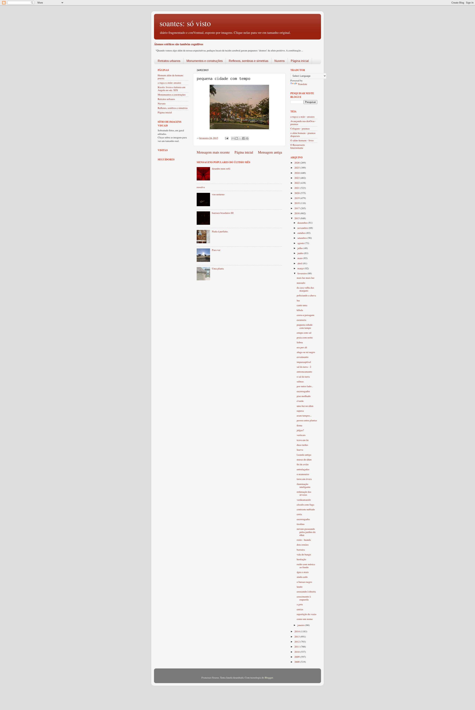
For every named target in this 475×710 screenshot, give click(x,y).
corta (299, 514)
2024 (297, 172)
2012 (297, 641)
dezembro (302, 222)
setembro (302, 238)
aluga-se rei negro (306, 352)
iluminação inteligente (303, 485)
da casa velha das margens (305, 289)
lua (298, 300)
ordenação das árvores (304, 493)
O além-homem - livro (302, 140)
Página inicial (300, 60)
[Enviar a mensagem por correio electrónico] (226, 138)
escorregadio (303, 391)
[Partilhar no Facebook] (243, 138)
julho (300, 248)
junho (300, 253)
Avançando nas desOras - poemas (303, 122)
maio (300, 258)
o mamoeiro (303, 474)
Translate (302, 84)
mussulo (301, 282)
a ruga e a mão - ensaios (302, 116)
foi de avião (303, 464)
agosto (301, 243)
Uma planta (218, 268)
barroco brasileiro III (223, 213)
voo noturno (218, 194)
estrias (300, 609)
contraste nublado (306, 509)
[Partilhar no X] (240, 138)
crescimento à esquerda (304, 598)
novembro (303, 228)
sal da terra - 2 (304, 366)
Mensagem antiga (270, 152)
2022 (297, 182)
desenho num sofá (221, 168)
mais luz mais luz (305, 277)
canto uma (302, 305)
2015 (297, 218)
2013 (297, 636)
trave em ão (303, 440)
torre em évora (304, 479)
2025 (297, 167)
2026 (297, 162)
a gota (300, 604)
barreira (301, 549)
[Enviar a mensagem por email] (233, 138)
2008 (297, 661)
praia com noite (305, 337)
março (300, 268)
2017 (297, 208)
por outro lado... (305, 386)
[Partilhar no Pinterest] (247, 138)
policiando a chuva (306, 295)
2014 (297, 631)
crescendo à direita (306, 591)
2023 (297, 177)
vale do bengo (304, 554)
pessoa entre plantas (307, 420)
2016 (297, 213)
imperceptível (304, 362)
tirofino (300, 524)
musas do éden (304, 459)
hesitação (301, 559)
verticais (301, 435)
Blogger (269, 677)
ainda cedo (302, 577)
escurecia (301, 320)
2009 (297, 656)
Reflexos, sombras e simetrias (248, 60)
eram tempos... (304, 415)
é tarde (300, 401)
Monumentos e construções (204, 60)
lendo (299, 586)
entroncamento (304, 371)
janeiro (301, 625)
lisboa (300, 342)
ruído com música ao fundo (306, 566)
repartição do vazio (306, 614)
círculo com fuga (305, 504)
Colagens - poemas (300, 128)
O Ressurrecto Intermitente (297, 146)
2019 (297, 198)
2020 (297, 193)
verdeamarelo (304, 499)
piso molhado (304, 396)
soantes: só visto (185, 23)
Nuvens (279, 60)
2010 (297, 651)
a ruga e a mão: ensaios (169, 82)
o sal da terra (303, 376)
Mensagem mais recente (213, 152)
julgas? (300, 430)
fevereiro (302, 273)
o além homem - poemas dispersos (302, 134)
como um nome (305, 619)
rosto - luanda (304, 539)
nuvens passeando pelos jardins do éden (306, 531)
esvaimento (302, 357)
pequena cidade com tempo (304, 326)
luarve (300, 449)
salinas (300, 381)
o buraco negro (304, 582)
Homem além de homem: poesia (171, 77)
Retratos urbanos (169, 60)
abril (300, 263)
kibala (300, 310)
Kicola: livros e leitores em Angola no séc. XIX (171, 88)
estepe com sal (304, 332)
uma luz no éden (305, 406)
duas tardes (302, 445)
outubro (301, 233)
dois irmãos (303, 544)
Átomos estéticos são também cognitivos (178, 44)
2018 (297, 203)
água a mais (303, 572)
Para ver (216, 250)
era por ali (302, 347)
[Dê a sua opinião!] (236, 138)
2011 (297, 646)
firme (299, 425)
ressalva (201, 187)
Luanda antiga (304, 454)
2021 (297, 188)
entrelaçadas (303, 469)
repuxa (300, 410)
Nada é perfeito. (220, 231)
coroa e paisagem (305, 315)
